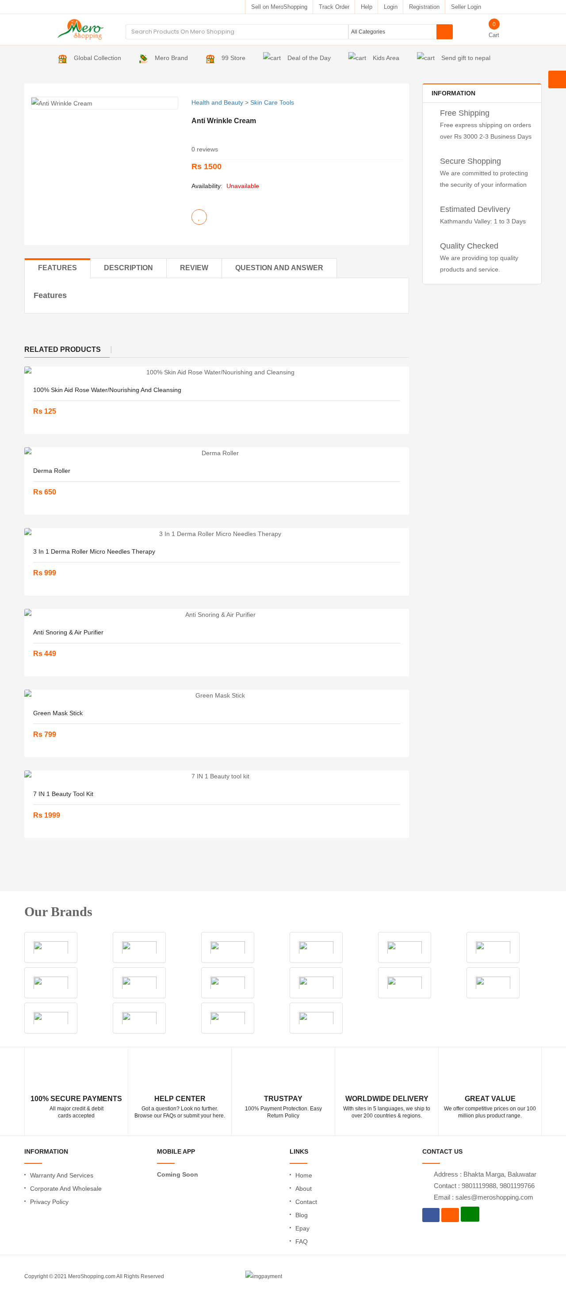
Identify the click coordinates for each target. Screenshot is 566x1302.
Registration (424, 7)
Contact (306, 1201)
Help (366, 7)
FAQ (301, 1241)
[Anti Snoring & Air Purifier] (216, 614)
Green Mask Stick (58, 713)
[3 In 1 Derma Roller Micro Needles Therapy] (216, 534)
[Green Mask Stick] (216, 695)
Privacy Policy (49, 1201)
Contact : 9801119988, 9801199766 (484, 1185)
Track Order (334, 7)
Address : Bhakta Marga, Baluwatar (485, 1174)
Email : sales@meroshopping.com (483, 1197)
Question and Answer (279, 268)
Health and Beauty (217, 102)
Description (128, 268)
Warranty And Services (61, 1175)
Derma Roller (51, 470)
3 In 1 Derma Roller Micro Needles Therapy (94, 551)
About (303, 1188)
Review (194, 268)
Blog (301, 1215)
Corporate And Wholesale (66, 1188)
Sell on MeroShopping (279, 7)
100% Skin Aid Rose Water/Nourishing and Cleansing (107, 389)
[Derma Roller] (216, 453)
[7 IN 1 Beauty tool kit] (216, 776)
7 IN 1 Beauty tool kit (63, 793)
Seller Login (466, 7)
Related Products (62, 349)
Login (391, 7)
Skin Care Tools (272, 102)
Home (303, 1175)
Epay (302, 1228)
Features (57, 268)
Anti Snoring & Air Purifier (68, 632)
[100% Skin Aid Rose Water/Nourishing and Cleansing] (216, 372)
